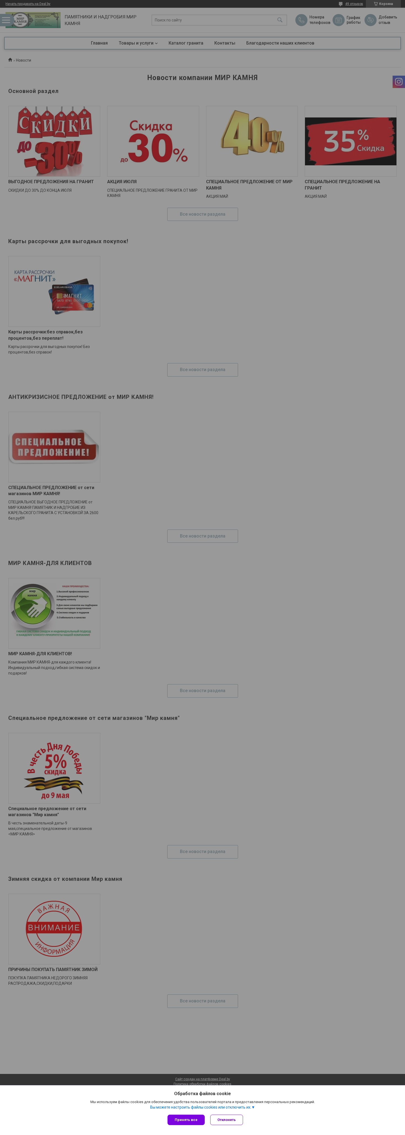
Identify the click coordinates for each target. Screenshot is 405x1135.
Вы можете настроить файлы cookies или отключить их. (200, 1107)
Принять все (186, 1120)
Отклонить (226, 1120)
